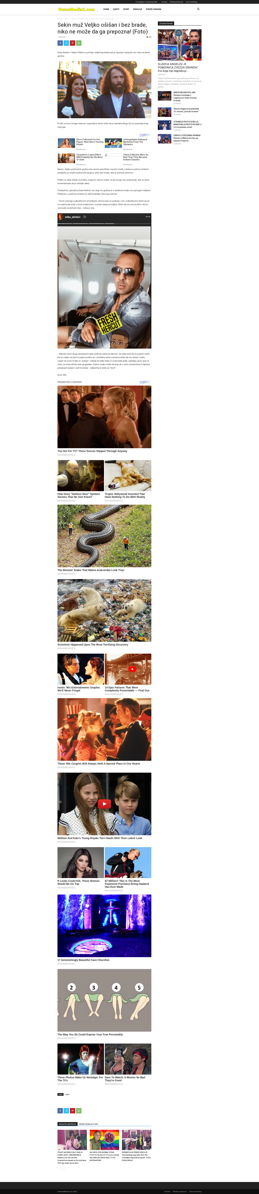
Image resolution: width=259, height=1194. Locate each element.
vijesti (67, 1094)
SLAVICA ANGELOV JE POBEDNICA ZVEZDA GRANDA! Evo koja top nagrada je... (178, 67)
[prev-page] (59, 1168)
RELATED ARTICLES (67, 1124)
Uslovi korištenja (191, 2)
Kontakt (164, 2)
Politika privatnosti (176, 2)
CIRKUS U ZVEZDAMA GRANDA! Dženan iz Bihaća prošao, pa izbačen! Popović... (187, 138)
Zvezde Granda (153, 9)
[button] (198, 9)
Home (106, 9)
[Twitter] (66, 43)
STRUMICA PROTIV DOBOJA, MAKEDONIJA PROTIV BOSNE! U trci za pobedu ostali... (187, 124)
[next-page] (63, 1168)
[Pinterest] (72, 43)
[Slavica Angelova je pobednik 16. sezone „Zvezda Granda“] (164, 112)
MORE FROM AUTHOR (88, 1124)
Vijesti (116, 9)
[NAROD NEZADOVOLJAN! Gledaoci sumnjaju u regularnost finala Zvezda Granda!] (164, 96)
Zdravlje (137, 9)
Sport (126, 9)
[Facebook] (60, 43)
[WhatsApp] (78, 43)
